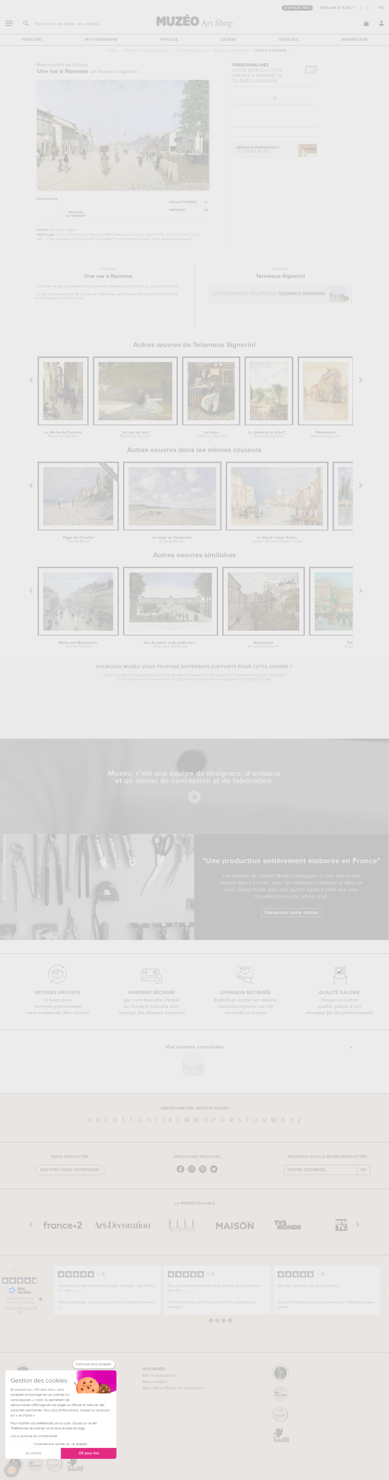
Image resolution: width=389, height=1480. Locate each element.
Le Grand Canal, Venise (277, 539)
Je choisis (33, 1453)
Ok (363, 1170)
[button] (11, 1470)
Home (111, 50)
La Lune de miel (135, 434)
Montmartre (325, 434)
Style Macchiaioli (191, 50)
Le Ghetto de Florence (63, 434)
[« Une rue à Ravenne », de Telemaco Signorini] (193, 1064)
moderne (115, 286)
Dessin (228, 39)
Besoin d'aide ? (338, 8)
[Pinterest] (204, 1172)
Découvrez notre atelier (291, 912)
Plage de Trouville (78, 539)
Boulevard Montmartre (78, 644)
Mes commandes (158, 1375)
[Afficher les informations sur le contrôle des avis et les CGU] (41, 1299)
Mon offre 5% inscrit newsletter (173, 1388)
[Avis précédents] (49, 1290)
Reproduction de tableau (146, 50)
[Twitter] (215, 1172)
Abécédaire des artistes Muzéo (194, 1108)
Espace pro (297, 8)
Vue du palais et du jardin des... (170, 644)
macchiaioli (169, 286)
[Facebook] (181, 1172)
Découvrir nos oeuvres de (269, 294)
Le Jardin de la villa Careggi (269, 434)
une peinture (74, 286)
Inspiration (354, 39)
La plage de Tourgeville (172, 539)
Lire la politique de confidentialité (34, 1436)
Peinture (31, 39)
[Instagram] (192, 1172)
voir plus (78, 1290)
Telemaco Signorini (230, 50)
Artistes (288, 39)
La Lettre (211, 434)
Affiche (169, 39)
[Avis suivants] (384, 1290)
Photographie (101, 39)
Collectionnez (183, 202)
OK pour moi (89, 1453)
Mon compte (154, 1381)
